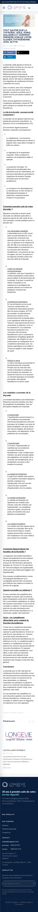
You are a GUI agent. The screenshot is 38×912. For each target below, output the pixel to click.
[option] (19, 749)
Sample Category (17, 713)
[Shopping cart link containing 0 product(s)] (29, 7)
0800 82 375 (15, 845)
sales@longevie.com (10, 841)
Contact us (6, 832)
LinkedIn (9, 57)
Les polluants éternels (14, 750)
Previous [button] (30, 721)
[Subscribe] (33, 883)
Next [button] (33, 721)
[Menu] (4, 7)
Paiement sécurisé (9, 829)
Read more (7, 768)
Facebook (10, 52)
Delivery (5, 825)
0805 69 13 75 (16, 849)
